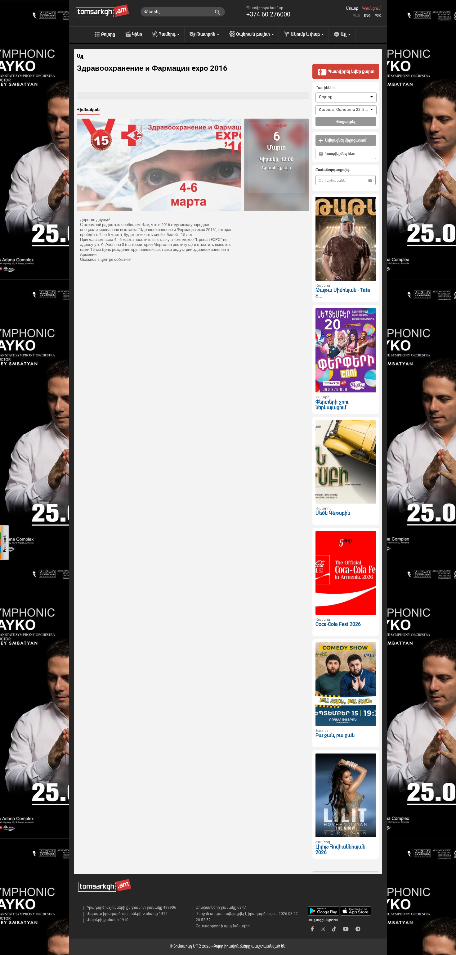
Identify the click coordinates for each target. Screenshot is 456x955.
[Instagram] (323, 929)
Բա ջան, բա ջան (335, 735)
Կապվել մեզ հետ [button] (339, 154)
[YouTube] (346, 929)
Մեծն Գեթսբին (332, 513)
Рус (378, 16)
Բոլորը (108, 34)
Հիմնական (88, 109)
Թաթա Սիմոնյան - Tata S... (342, 293)
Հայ (356, 16)
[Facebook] (312, 929)
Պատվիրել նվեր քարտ (350, 71)
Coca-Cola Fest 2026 (338, 624)
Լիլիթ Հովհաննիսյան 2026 (340, 850)
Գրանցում (371, 8)
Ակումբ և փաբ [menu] (306, 34)
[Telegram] (357, 929)
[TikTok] (334, 929)
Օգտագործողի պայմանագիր (223, 926)
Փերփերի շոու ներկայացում (331, 405)
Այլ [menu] (344, 34)
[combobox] (346, 97)
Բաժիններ (325, 88)
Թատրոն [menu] (206, 34)
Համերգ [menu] (168, 34)
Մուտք (352, 8)
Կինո (137, 34)
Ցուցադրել (345, 122)
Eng (367, 16)
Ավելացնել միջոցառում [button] (345, 140)
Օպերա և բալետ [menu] (253, 34)
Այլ (80, 56)
